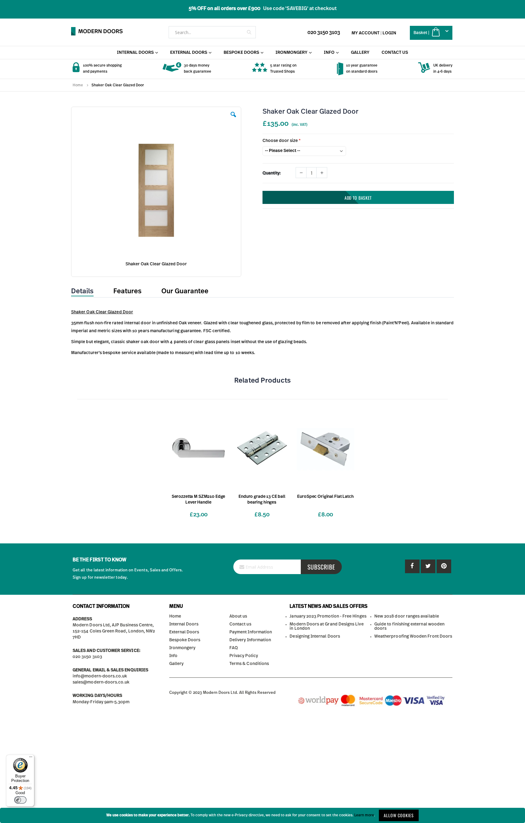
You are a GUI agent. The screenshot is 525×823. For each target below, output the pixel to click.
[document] (262, 815)
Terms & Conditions (249, 664)
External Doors (184, 632)
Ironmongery (182, 648)
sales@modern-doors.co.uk (101, 682)
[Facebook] (412, 566)
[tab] (87, 291)
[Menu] (30, 758)
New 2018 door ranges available (406, 616)
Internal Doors (184, 624)
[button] (233, 119)
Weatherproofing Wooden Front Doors (413, 636)
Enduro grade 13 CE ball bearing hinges (261, 499)
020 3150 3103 (323, 32)
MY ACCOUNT (365, 33)
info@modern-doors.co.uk (100, 676)
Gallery (176, 664)
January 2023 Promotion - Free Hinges (328, 616)
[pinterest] (428, 566)
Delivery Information (250, 640)
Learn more (364, 815)
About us (238, 616)
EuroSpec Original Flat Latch (325, 496)
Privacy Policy (243, 656)
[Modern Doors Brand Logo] (97, 31)
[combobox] (212, 32)
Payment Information (250, 632)
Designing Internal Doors (315, 636)
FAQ (233, 648)
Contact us (240, 624)
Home (78, 85)
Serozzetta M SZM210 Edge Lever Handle (198, 499)
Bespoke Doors (185, 640)
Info (173, 656)
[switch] (20, 800)
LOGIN (389, 33)
